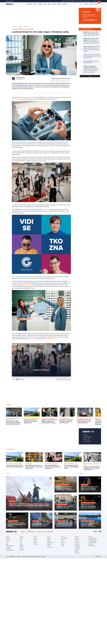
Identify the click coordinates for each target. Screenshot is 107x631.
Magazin (59, 4)
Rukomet (49, 541)
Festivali (35, 542)
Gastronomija (77, 545)
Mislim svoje (91, 544)
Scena (45, 4)
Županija (40, 4)
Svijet (7, 544)
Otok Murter (22, 545)
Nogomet (49, 538)
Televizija (35, 544)
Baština (62, 545)
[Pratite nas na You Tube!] (100, 531)
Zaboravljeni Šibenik (93, 541)
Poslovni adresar (87, 441)
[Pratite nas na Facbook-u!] (94, 531)
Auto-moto (77, 544)
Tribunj (21, 539)
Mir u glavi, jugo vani (93, 539)
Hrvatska (7, 541)
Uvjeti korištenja (25, 556)
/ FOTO (7, 473)
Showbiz (35, 538)
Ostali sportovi (50, 547)
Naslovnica (14, 26)
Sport (49, 4)
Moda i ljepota (77, 539)
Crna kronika (8, 547)
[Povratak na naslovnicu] (9, 4)
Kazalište (63, 539)
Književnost (63, 542)
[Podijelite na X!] (20, 379)
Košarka (48, 539)
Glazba (34, 541)
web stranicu (32, 338)
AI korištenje (42, 556)
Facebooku (46, 338)
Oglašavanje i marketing (34, 556)
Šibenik (7, 539)
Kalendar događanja (88, 437)
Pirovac (21, 547)
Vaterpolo (49, 544)
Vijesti (35, 4)
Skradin (21, 544)
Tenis (48, 545)
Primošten (22, 548)
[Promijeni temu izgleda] (82, 4)
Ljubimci (76, 551)
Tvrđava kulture (64, 538)
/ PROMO (8, 404)
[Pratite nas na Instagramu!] (97, 531)
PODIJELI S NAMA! (90, 20)
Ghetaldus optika (67, 379)
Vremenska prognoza (10, 545)
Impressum (19, 556)
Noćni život (35, 539)
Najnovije (29, 4)
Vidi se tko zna (45, 209)
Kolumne (65, 4)
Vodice (21, 538)
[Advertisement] (90, 393)
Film (62, 541)
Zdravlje (76, 541)
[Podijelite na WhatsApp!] (22, 379)
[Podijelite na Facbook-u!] (17, 379)
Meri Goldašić (59, 379)
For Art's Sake (15, 99)
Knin (20, 541)
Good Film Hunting (92, 542)
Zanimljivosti (77, 553)
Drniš (21, 542)
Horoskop (77, 550)
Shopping (26, 26)
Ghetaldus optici (29, 97)
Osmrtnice (23, 531)
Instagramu (53, 338)
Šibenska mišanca (92, 545)
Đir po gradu (8, 548)
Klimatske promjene (10, 550)
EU (6, 542)
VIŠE (90, 76)
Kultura (54, 4)
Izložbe (62, 544)
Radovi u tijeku (86, 439)
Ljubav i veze (77, 548)
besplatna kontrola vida (26, 284)
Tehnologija (77, 542)
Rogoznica (22, 550)
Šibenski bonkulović (92, 538)
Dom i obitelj (77, 547)
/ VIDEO (81, 473)
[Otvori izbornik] (99, 2)
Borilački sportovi (50, 542)
